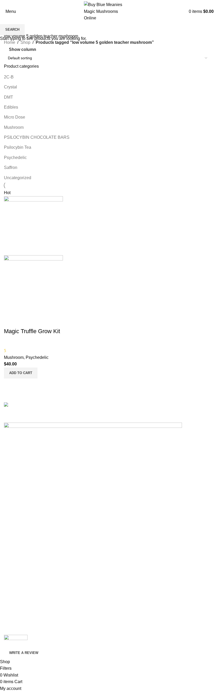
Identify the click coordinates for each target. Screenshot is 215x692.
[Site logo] (107, 11)
